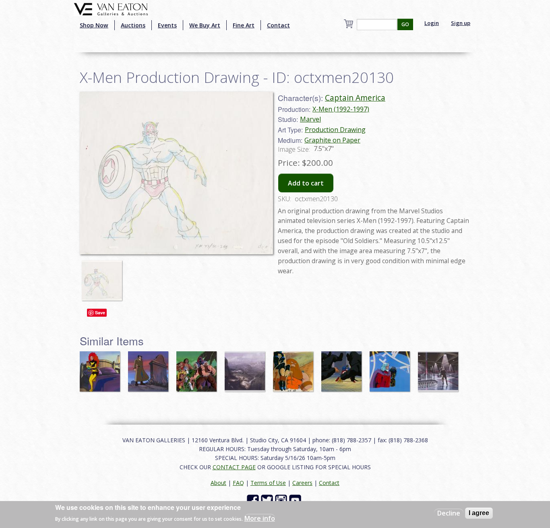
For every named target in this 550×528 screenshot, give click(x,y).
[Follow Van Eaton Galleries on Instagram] (282, 500)
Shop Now (94, 25)
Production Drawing (335, 129)
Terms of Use (268, 483)
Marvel (310, 119)
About (218, 483)
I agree (479, 512)
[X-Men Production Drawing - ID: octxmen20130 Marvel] (176, 172)
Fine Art (243, 25)
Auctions (133, 25)
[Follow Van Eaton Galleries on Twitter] (268, 500)
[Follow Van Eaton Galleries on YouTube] (296, 500)
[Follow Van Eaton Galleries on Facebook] (254, 500)
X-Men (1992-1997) (340, 109)
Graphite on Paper (332, 140)
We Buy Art (204, 25)
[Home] (111, 8)
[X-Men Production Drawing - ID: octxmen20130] (104, 276)
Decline (448, 513)
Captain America (355, 97)
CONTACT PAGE (234, 467)
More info (259, 518)
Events (167, 25)
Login (431, 23)
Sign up (460, 23)
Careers (302, 483)
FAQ (238, 483)
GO (405, 24)
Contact (278, 25)
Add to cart (306, 183)
